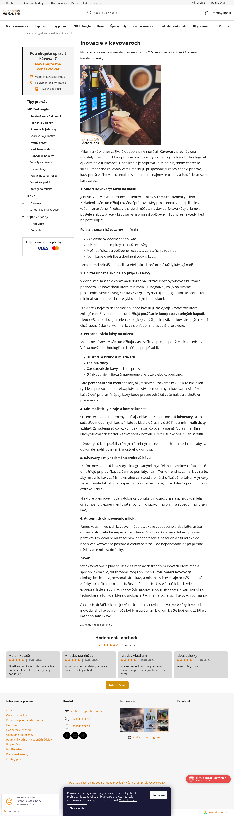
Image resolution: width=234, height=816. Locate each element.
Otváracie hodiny (33, 3)
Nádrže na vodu (40, 149)
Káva (31, 196)
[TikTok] (83, 735)
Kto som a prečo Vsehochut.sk (68, 3)
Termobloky (38, 169)
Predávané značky (17, 754)
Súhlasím (159, 795)
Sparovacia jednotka (42, 136)
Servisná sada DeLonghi (45, 116)
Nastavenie (77, 808)
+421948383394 (80, 719)
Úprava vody (37, 216)
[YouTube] (75, 735)
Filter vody (37, 224)
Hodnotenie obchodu (117, 638)
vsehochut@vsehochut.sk (86, 711)
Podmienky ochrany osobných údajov (29, 739)
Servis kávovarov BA (153, 782)
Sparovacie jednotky (43, 129)
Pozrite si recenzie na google (86, 782)
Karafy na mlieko (41, 189)
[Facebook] (67, 735)
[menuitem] (17, 26)
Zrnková (35, 203)
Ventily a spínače (41, 162)
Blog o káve (13, 744)
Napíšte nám (14, 749)
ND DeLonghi (38, 109)
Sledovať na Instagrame (147, 737)
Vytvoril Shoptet (218, 812)
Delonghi (35, 230)
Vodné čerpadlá (40, 182)
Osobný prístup (15, 759)
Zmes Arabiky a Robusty (44, 209)
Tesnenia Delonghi (42, 123)
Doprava (11, 725)
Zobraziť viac (117, 685)
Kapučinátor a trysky (43, 175)
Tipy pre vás (37, 101)
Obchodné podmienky (19, 735)
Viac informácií (128, 800)
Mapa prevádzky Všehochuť (122, 782)
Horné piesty (38, 142)
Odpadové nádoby (42, 156)
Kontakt (11, 3)
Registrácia (218, 2)
